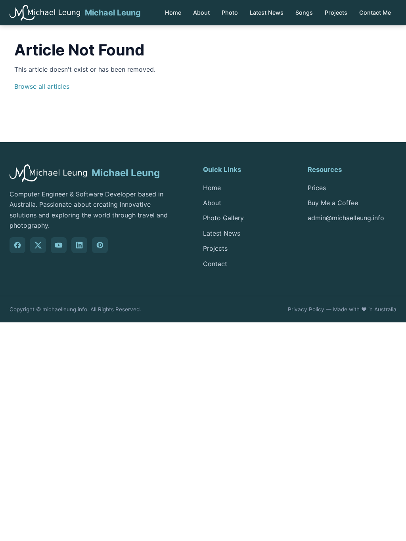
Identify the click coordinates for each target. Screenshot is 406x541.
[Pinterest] (100, 245)
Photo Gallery (223, 218)
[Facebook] (17, 245)
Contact (215, 264)
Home (173, 12)
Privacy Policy (306, 309)
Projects (336, 12)
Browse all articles (41, 86)
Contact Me (375, 12)
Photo (230, 12)
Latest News (266, 12)
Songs (304, 12)
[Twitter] (38, 245)
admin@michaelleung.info (346, 218)
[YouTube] (59, 245)
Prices (317, 188)
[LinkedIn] (79, 245)
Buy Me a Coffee (333, 203)
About (201, 12)
